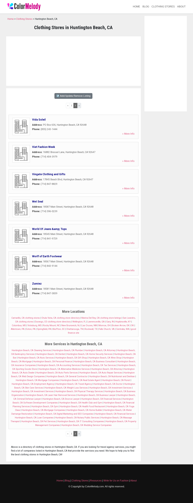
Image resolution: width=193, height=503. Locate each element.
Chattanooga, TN (74, 329)
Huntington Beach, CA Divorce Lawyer (61, 399)
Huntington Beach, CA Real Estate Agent (80, 380)
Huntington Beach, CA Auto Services (36, 358)
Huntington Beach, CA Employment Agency (33, 384)
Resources (96, 480)
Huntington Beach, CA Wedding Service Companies (87, 425)
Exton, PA (30, 329)
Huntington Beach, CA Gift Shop (71, 358)
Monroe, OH (104, 325)
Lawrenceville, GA (96, 321)
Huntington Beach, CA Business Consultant (95, 361)
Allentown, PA (17, 329)
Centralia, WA (122, 329)
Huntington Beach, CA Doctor (108, 384)
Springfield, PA (44, 329)
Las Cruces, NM (89, 325)
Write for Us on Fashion (116, 480)
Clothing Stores (163, 6)
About (181, 6)
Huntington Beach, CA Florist (116, 380)
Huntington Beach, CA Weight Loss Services (66, 388)
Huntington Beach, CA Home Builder (84, 410)
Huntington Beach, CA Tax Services (99, 365)
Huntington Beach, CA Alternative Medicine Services (64, 369)
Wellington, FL (79, 321)
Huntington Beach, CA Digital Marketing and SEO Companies (64, 414)
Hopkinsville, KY (123, 321)
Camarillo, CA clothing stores (25, 318)
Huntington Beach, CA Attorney (100, 350)
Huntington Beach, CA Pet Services (38, 421)
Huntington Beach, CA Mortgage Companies (37, 380)
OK (132, 325)
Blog (145, 6)
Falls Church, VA (106, 329)
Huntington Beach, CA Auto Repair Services (100, 372)
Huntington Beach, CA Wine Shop (105, 358)
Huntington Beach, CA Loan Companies (34, 417)
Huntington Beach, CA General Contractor (67, 376)
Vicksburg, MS (34, 325)
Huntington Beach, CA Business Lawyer (96, 395)
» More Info (128, 133)
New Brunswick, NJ (71, 325)
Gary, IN (110, 321)
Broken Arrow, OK (120, 325)
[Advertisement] (73, 61)
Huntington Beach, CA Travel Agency (74, 384)
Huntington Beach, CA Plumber (68, 350)
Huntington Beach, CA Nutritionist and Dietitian (112, 376)
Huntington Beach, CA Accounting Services (59, 365)
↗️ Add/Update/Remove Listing (73, 95)
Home (136, 6)
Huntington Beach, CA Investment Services (110, 388)
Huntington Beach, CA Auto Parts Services (57, 372)
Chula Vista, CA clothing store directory (60, 318)
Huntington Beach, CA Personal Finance (52, 361)
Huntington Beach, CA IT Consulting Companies (80, 421)
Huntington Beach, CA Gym (45, 406)
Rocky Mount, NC (51, 325)
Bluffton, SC (59, 329)
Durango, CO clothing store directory (53, 321)
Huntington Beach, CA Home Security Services (89, 354)
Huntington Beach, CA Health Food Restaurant (82, 406)
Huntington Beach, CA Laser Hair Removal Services (51, 395)
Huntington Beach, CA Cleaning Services (31, 350)
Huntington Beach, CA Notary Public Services (77, 417)
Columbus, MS (19, 325)
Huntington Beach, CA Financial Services (101, 399)
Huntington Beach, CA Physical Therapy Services (79, 391)
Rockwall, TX (91, 329)
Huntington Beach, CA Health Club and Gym (80, 402)
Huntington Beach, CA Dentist (50, 354)
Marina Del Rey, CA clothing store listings (101, 318)
